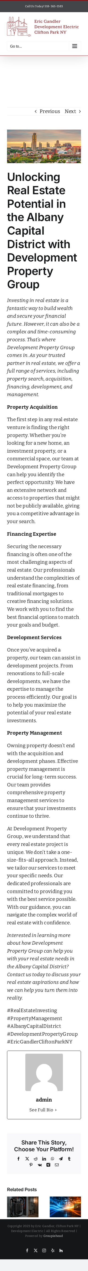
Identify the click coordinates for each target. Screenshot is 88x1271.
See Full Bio (41, 1110)
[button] (10, 1206)
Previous (50, 111)
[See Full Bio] (56, 1110)
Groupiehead (53, 1236)
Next (70, 111)
